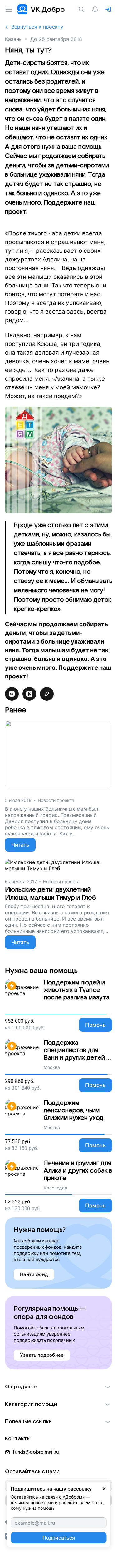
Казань (13, 39)
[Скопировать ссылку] (47, 694)
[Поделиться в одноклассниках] (29, 694)
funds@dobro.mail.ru (35, 1452)
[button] (58, 1387)
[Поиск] (83, 9)
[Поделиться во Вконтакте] (12, 694)
